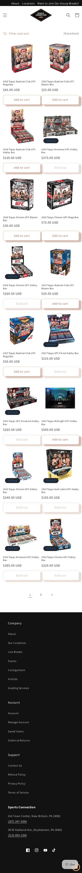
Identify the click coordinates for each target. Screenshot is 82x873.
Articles (13, 679)
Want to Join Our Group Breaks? (58, 3)
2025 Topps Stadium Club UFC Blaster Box (57, 287)
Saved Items (16, 731)
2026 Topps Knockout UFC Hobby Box (59, 151)
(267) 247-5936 (17, 821)
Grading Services (18, 688)
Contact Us (15, 765)
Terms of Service (18, 792)
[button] (5, 15)
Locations (28, 3)
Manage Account (18, 722)
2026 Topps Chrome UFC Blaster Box (20, 219)
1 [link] (30, 595)
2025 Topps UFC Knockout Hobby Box (21, 423)
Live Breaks (15, 652)
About (15, 3)
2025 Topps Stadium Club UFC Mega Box (19, 355)
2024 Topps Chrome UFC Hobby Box (58, 559)
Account (13, 713)
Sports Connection (34, 869)
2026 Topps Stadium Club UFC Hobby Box (19, 151)
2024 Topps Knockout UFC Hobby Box (21, 559)
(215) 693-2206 (17, 835)
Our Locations (17, 643)
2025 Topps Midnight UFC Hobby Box (59, 423)
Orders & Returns (19, 740)
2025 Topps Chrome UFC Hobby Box (20, 491)
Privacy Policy (16, 783)
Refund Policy (17, 774)
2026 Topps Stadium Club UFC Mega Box (19, 83)
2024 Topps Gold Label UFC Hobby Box (60, 491)
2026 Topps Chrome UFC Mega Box (60, 217)
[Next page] (51, 594)
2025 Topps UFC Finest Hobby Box (60, 353)
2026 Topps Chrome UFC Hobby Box (20, 287)
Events (12, 661)
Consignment (16, 670)
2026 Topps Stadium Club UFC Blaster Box (57, 83)
